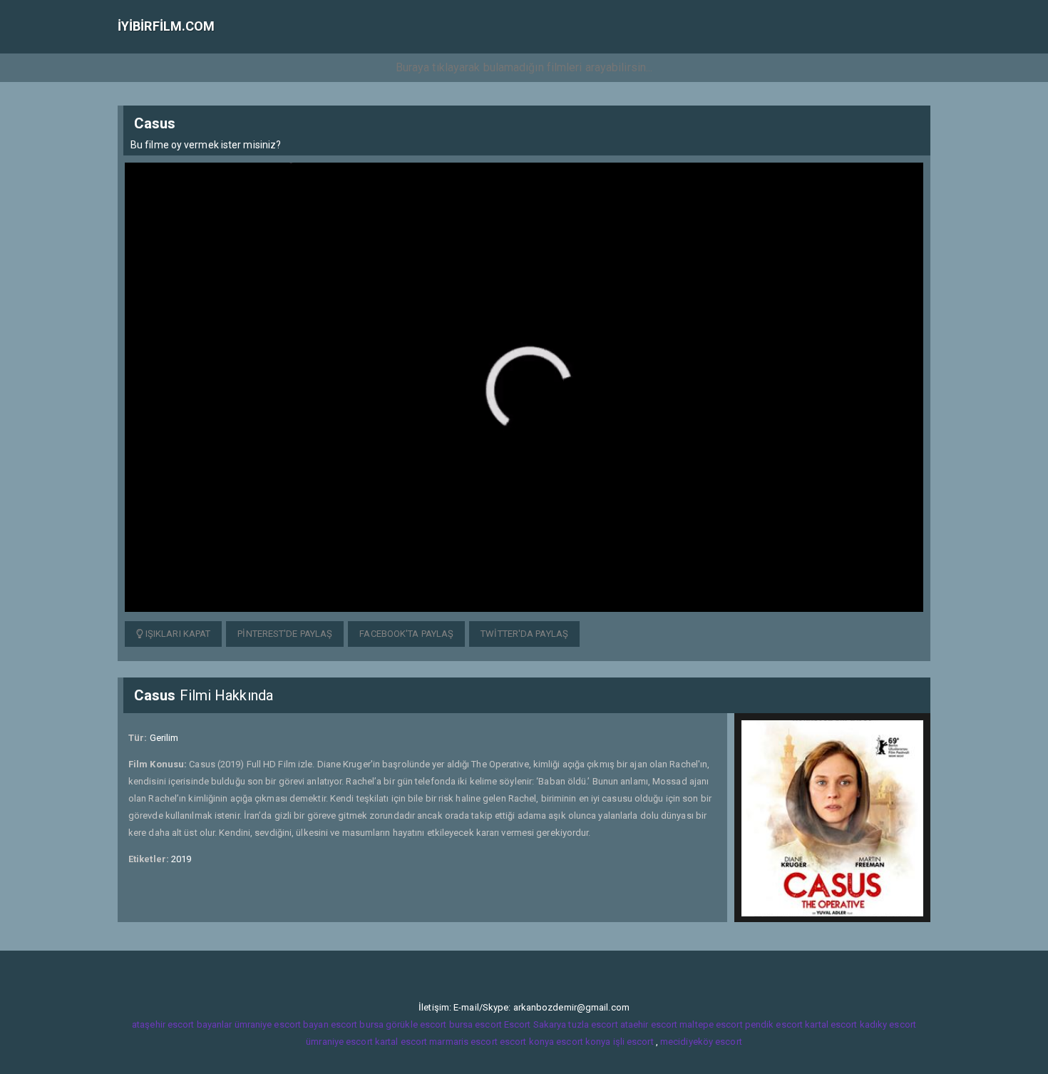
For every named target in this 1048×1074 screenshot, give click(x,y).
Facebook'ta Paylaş (406, 633)
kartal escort (831, 1024)
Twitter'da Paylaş (524, 633)
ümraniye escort (339, 1041)
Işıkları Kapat (177, 633)
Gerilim (164, 737)
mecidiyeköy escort (701, 1041)
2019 (181, 859)
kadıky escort (888, 1024)
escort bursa (357, 1024)
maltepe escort (710, 1024)
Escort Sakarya (535, 1024)
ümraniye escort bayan (282, 1024)
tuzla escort (592, 1024)
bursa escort (475, 1024)
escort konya (527, 1041)
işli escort (633, 1041)
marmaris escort (463, 1041)
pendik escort (774, 1024)
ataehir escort (648, 1024)
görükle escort (416, 1024)
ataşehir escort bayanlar (182, 1024)
